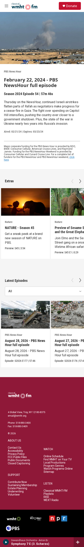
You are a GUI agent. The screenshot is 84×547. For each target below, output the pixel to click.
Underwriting (16, 491)
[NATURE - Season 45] (25, 202)
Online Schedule (53, 456)
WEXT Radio (51, 500)
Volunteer (14, 494)
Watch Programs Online (58, 468)
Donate (71, 6)
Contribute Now (17, 482)
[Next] (80, 181)
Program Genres (54, 465)
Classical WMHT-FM (55, 490)
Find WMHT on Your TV (58, 459)
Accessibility (15, 450)
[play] (6, 542)
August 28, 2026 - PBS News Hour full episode (25, 343)
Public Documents (19, 460)
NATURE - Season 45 (19, 228)
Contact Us (14, 447)
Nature (9, 222)
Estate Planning (17, 488)
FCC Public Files (17, 457)
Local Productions (54, 462)
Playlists (49, 493)
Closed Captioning (19, 463)
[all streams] (79, 542)
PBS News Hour (12, 71)
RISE (46, 497)
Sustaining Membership (22, 485)
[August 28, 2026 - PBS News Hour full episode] (25, 315)
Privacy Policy (16, 454)
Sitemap (49, 471)
